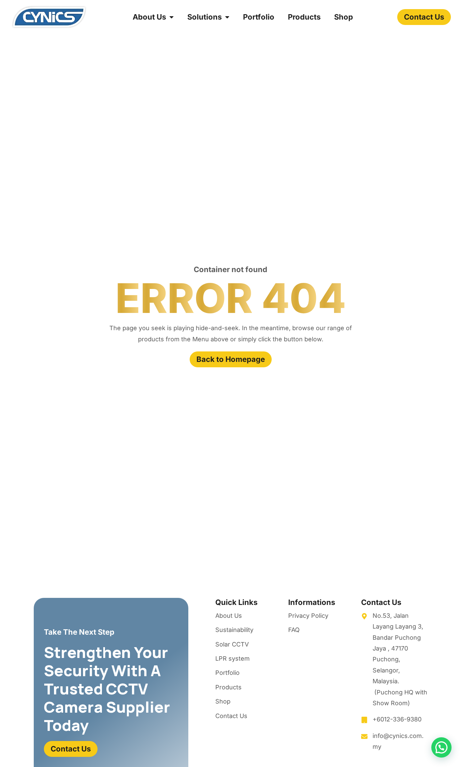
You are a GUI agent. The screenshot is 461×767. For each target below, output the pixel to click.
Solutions (204, 16)
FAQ (294, 629)
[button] (441, 747)
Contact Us (231, 715)
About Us (149, 16)
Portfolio (258, 16)
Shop (343, 16)
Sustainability (234, 629)
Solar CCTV (232, 644)
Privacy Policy (308, 615)
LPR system (232, 658)
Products (304, 16)
